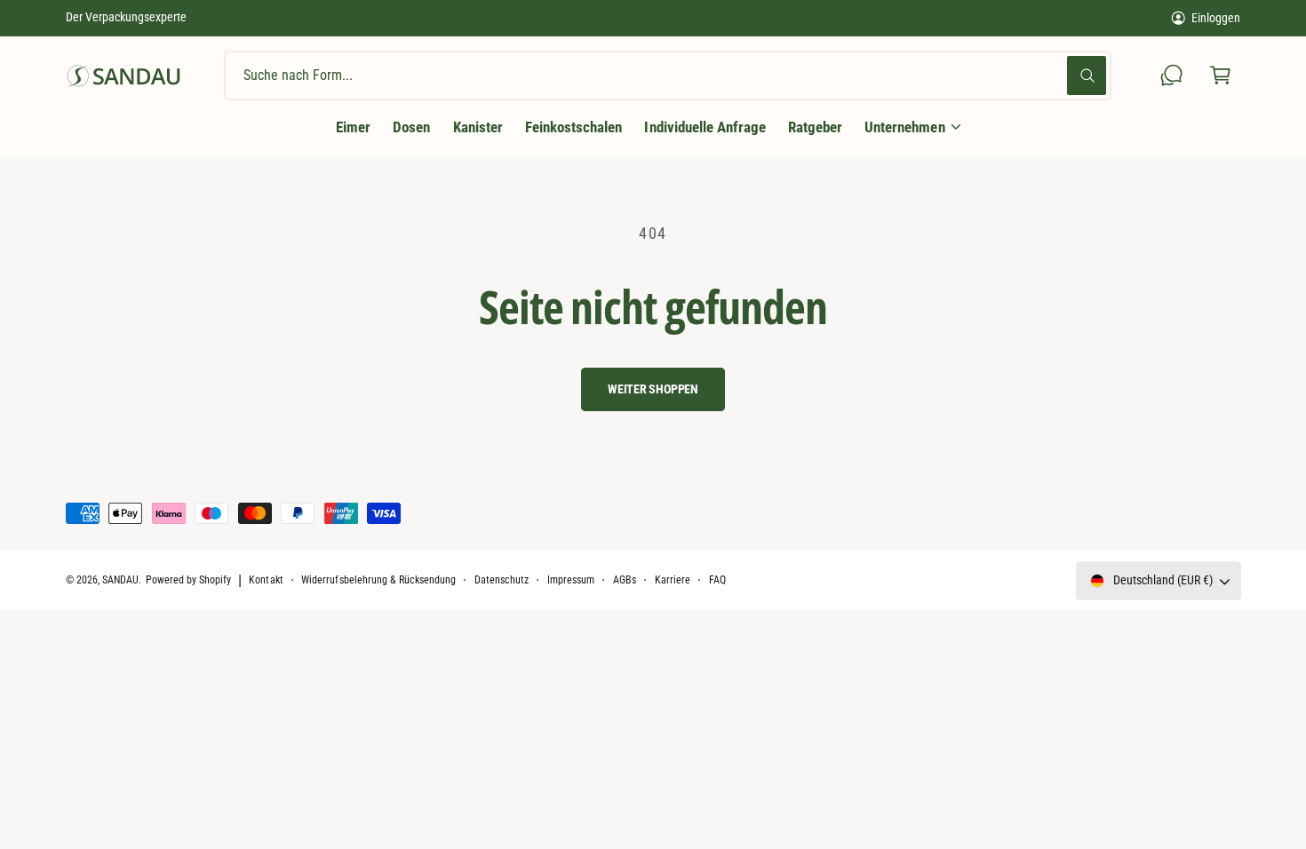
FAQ (717, 580)
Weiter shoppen (653, 389)
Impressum (570, 580)
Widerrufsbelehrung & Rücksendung (378, 580)
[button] (1220, 76)
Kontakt (266, 580)
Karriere (672, 580)
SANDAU (120, 580)
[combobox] (668, 76)
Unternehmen (904, 127)
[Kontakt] (1172, 76)
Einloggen (1215, 18)
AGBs (624, 580)
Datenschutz (501, 580)
